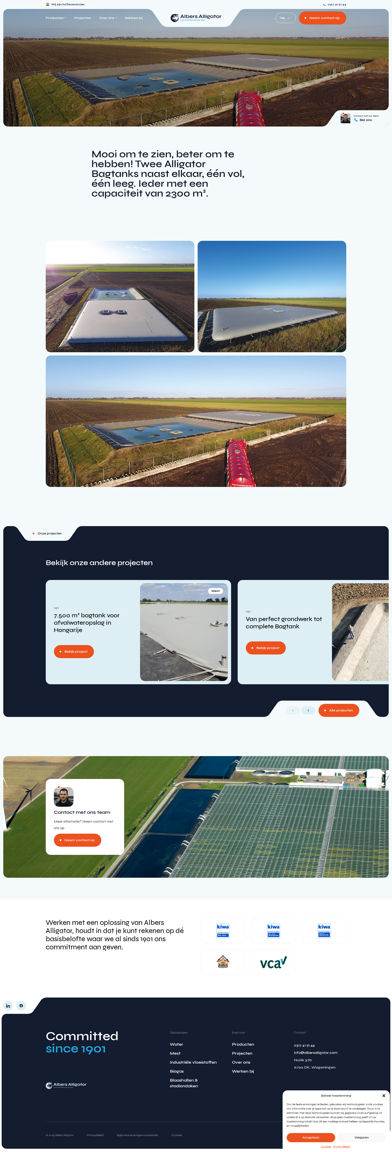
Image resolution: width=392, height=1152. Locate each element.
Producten (243, 1044)
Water (176, 1044)
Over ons (241, 1062)
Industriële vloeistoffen (193, 1062)
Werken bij (134, 18)
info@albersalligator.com (315, 1052)
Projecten (82, 18)
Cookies (326, 1146)
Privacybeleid (341, 1146)
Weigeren (362, 1137)
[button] (384, 1096)
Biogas (177, 1071)
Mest (175, 1053)
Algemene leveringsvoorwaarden (137, 1135)
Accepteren (311, 1137)
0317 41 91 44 (304, 1045)
